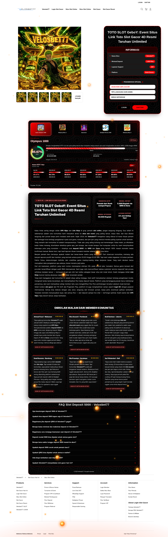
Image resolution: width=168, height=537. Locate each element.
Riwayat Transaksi (106, 497)
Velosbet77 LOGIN (22, 509)
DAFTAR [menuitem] (147, 2)
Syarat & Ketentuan (78, 503)
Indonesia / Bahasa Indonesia (24, 533)
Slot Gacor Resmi (21, 503)
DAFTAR (140, 107)
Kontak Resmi (132, 497)
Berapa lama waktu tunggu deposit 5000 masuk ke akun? (84, 442)
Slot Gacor (19, 500)
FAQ (73, 497)
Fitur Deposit (48, 500)
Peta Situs (51, 533)
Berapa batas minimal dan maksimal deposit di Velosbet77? (84, 427)
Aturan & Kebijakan (134, 493)
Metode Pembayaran (50, 497)
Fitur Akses (131, 487)
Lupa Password (105, 493)
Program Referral (49, 506)
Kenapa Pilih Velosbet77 (135, 510)
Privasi (39, 533)
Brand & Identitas (133, 516)
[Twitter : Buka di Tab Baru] (143, 534)
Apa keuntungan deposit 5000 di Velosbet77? (84, 411)
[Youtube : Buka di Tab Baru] (150, 534)
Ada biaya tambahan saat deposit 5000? (84, 458)
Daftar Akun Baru (105, 490)
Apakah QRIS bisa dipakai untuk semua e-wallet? (84, 452)
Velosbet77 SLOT (21, 506)
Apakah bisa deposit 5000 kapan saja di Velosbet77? (84, 416)
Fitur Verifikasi (104, 500)
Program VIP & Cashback (52, 493)
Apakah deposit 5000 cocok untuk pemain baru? (84, 447)
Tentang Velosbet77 (134, 507)
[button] (146, 9)
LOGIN (124, 107)
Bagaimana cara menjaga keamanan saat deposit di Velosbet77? (84, 432)
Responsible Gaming (78, 506)
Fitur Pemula (132, 490)
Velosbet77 (19, 487)
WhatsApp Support (78, 493)
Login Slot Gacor (21, 493)
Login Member (104, 487)
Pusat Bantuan (76, 487)
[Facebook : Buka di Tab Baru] (139, 534)
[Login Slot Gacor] (27, 9)
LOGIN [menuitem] (140, 2)
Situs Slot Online (21, 497)
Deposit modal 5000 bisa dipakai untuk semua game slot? (84, 437)
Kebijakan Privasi (77, 500)
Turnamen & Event (50, 490)
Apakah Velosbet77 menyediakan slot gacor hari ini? (84, 463)
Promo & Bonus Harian (51, 487)
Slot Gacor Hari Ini (22, 490)
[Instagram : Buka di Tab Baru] (147, 534)
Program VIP (104, 503)
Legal (44, 533)
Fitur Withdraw (48, 503)
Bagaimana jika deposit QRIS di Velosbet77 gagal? (84, 422)
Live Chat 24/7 (76, 490)
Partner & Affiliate (133, 513)
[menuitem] (46, 9)
